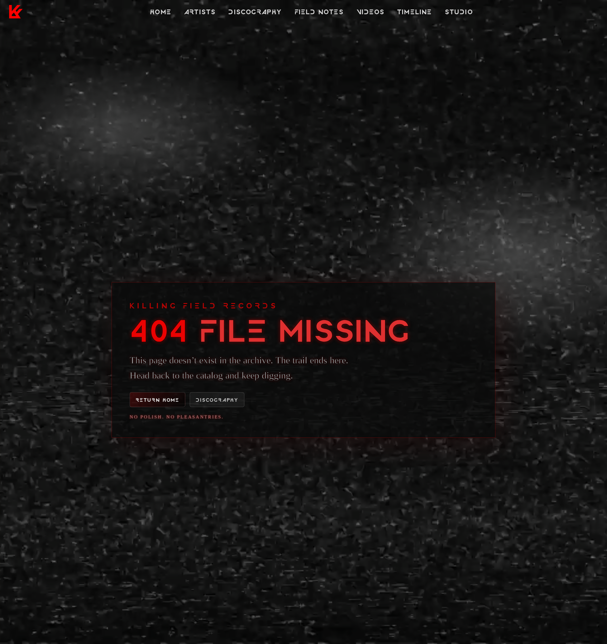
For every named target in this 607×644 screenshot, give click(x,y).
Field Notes (319, 11)
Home (160, 11)
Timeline (414, 11)
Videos (370, 11)
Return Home (157, 399)
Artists (200, 11)
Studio (459, 11)
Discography (255, 11)
